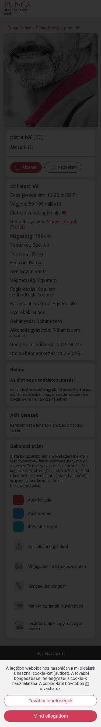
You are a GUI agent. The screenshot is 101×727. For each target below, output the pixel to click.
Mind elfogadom (50, 716)
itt (87, 683)
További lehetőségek (51, 700)
